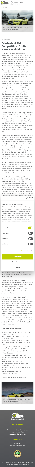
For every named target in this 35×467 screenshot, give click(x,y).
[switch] (30, 233)
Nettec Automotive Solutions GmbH (17, 464)
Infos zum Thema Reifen (17, 434)
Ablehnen (17, 267)
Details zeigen (25, 251)
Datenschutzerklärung (17, 445)
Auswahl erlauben (17, 262)
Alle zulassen (17, 256)
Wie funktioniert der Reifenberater (17, 430)
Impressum (17, 443)
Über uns (17, 428)
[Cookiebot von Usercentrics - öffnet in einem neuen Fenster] (25, 198)
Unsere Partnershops (17, 432)
